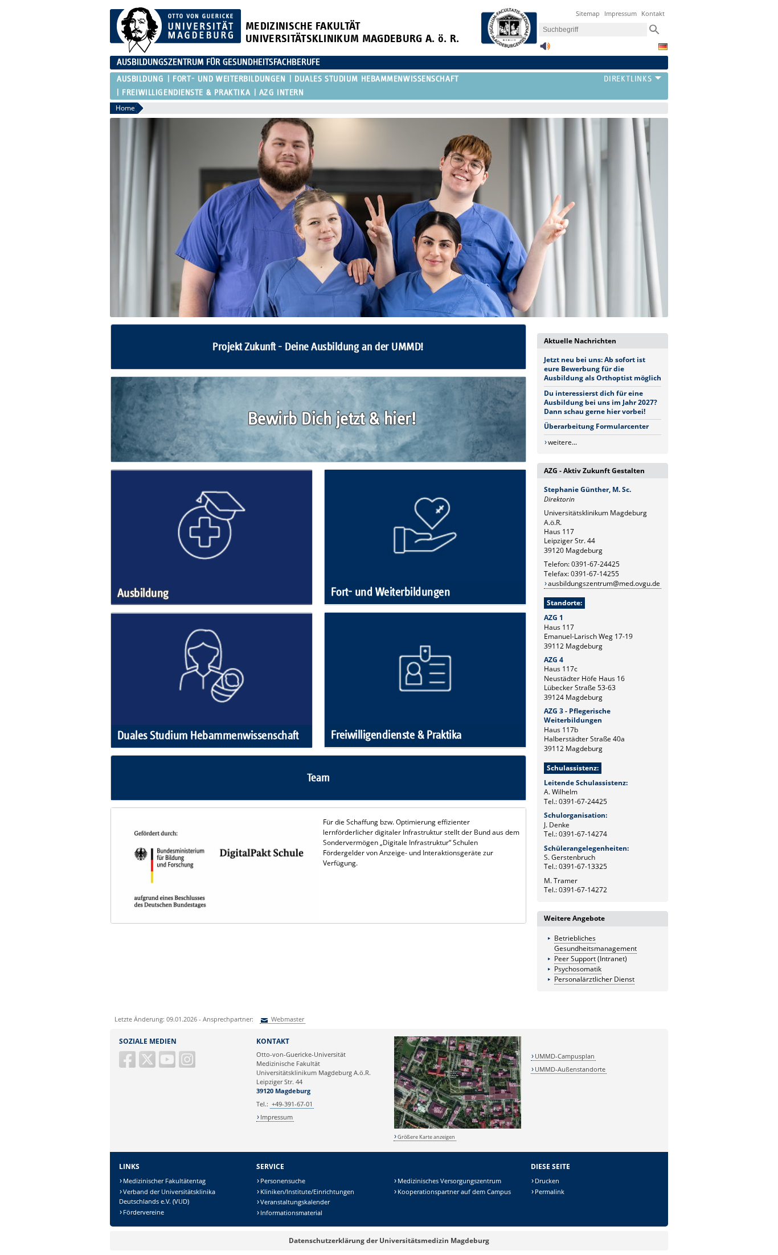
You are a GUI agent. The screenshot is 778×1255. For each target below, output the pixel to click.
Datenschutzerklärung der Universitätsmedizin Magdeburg (389, 1240)
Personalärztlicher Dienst (594, 979)
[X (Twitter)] (148, 1064)
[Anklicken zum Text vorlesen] (545, 49)
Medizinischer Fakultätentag (164, 1180)
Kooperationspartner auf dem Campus (454, 1191)
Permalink (549, 1191)
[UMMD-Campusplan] (458, 1126)
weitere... (562, 442)
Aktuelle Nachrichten (580, 341)
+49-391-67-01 (292, 1104)
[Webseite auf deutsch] (663, 47)
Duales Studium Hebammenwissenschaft (376, 79)
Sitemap (588, 13)
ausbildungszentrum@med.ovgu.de (604, 583)
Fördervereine (143, 1212)
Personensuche (282, 1180)
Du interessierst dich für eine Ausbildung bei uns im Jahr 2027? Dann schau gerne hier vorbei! (600, 402)
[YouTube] (168, 1064)
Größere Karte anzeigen (426, 1137)
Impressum (620, 13)
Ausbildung (140, 79)
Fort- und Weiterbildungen (229, 79)
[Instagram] (188, 1064)
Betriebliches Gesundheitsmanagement (595, 943)
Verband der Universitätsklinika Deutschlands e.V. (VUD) (167, 1196)
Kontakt (653, 13)
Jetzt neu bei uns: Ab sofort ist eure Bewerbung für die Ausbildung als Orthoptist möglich (602, 369)
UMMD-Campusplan (565, 1056)
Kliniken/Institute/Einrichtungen (307, 1191)
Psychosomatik (577, 969)
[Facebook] (128, 1064)
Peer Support (575, 958)
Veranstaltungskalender (295, 1201)
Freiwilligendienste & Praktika (186, 92)
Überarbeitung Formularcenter (596, 426)
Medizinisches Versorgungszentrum (449, 1180)
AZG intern (281, 92)
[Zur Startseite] (175, 50)
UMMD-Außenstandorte (570, 1069)
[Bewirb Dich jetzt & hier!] (318, 459)
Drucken (547, 1180)
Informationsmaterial (291, 1212)
